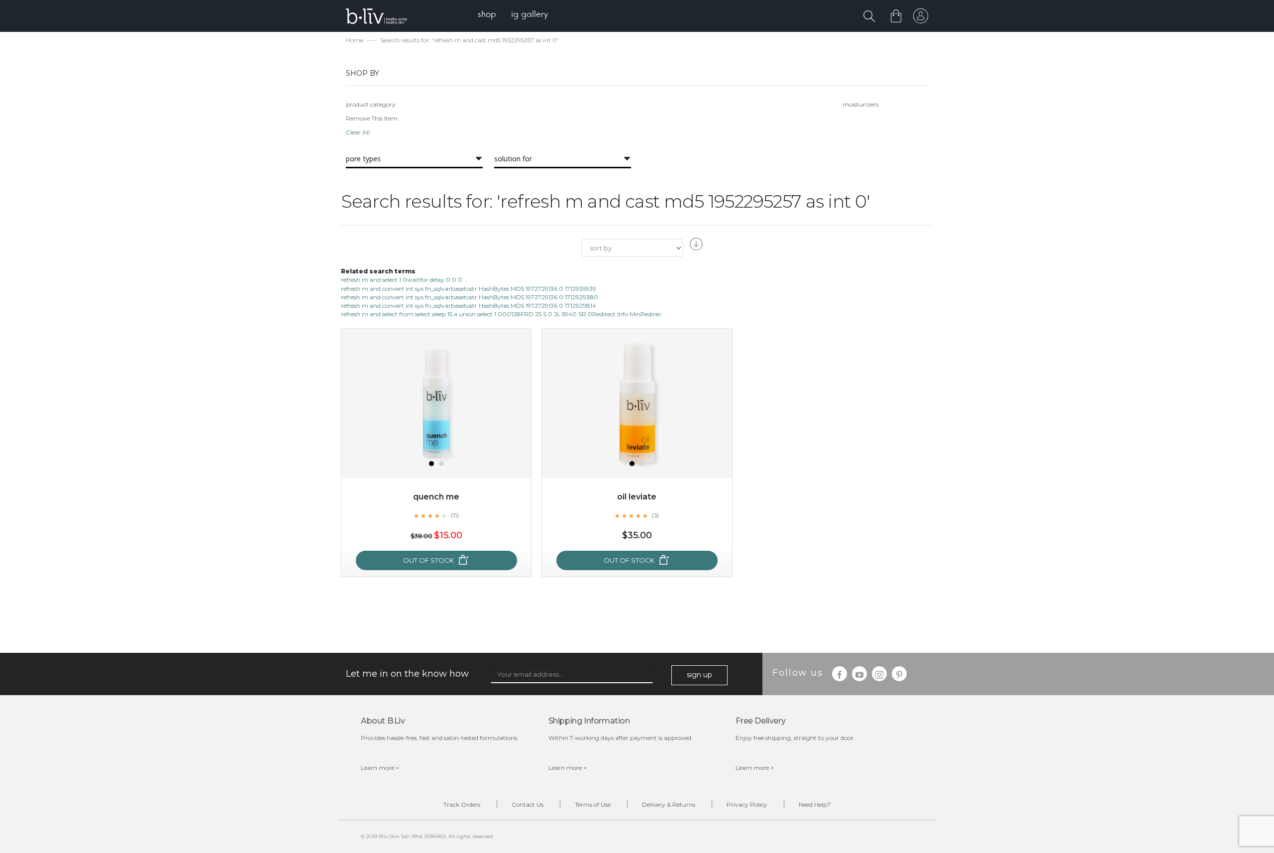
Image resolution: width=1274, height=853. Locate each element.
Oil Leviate (636, 496)
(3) (655, 515)
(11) (455, 515)
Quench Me (436, 496)
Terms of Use (593, 804)
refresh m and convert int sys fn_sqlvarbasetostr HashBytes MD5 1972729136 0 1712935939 (468, 288)
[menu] (512, 15)
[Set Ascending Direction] (695, 247)
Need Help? (815, 804)
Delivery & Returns (668, 804)
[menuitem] (487, 15)
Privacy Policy (747, 804)
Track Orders (461, 804)
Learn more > (380, 767)
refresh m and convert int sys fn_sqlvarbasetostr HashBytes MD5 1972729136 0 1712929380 (469, 297)
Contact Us (527, 804)
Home (354, 40)
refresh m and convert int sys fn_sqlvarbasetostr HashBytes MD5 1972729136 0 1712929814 (468, 305)
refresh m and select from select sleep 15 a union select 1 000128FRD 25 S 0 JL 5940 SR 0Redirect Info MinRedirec (501, 314)
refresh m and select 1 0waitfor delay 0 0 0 (401, 279)
